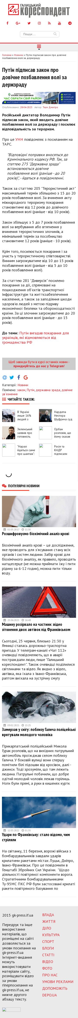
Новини (23, 385)
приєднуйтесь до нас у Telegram (38, 366)
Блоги (48, 948)
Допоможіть (54, 988)
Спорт (48, 941)
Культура (51, 935)
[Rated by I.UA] (11, 1010)
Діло (46, 928)
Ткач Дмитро (50, 107)
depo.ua (49, 995)
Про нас (50, 975)
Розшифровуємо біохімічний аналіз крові (35, 533)
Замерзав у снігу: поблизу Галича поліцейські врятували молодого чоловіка (39, 732)
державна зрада (48, 390)
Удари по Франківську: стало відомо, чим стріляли (36, 837)
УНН (19, 139)
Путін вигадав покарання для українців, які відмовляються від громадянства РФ (35, 337)
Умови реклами (57, 981)
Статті (48, 955)
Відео (47, 961)
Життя (48, 921)
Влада (48, 914)
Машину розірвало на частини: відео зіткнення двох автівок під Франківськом (36, 626)
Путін (30, 390)
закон (21, 390)
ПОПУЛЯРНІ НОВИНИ (23, 485)
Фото (47, 968)
